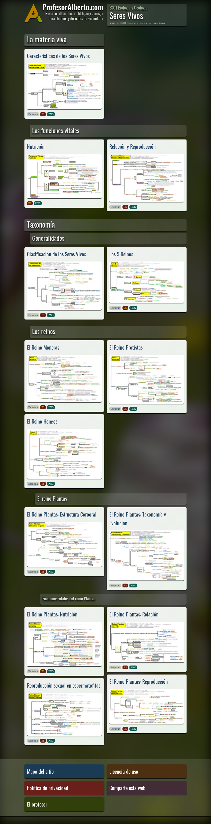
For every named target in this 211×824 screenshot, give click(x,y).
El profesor (37, 804)
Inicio (112, 23)
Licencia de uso (123, 771)
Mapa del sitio (40, 771)
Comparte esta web (127, 788)
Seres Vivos (159, 23)
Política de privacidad (47, 788)
